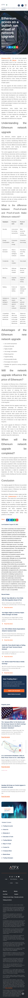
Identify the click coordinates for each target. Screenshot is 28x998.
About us (5, 891)
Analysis (16, 894)
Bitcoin (14, 60)
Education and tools (18, 897)
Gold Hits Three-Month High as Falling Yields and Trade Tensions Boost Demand (13, 647)
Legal (6, 879)
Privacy (21, 879)
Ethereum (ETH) (5, 58)
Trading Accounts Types (8, 897)
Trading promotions (7, 900)
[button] (7, 47)
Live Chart (5, 894)
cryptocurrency (12, 496)
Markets (15, 891)
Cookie (11, 883)
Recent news (4, 43)
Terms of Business (13, 879)
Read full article (8, 607)
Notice (17, 883)
